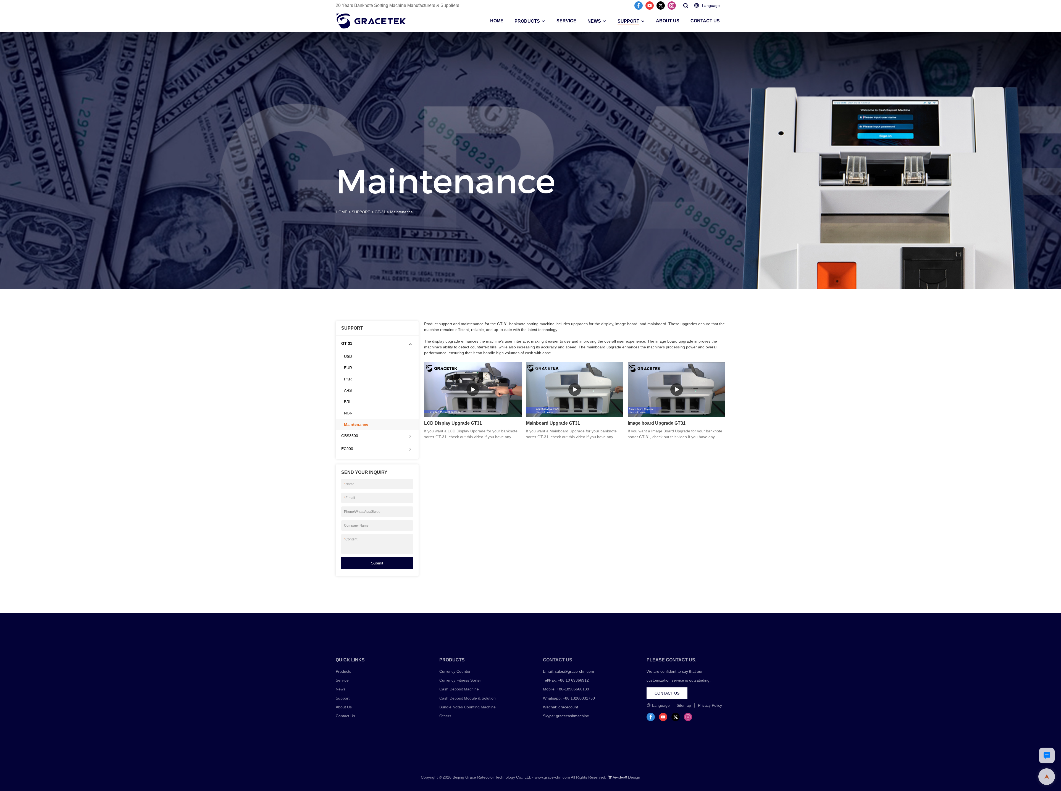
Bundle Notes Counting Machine (467, 707)
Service (342, 680)
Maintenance (401, 212)
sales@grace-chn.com (574, 671)
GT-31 (380, 212)
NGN (348, 413)
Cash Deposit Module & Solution (467, 698)
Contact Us (345, 716)
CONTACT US (705, 21)
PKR (348, 379)
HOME (496, 21)
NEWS (594, 21)
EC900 (347, 448)
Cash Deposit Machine (459, 689)
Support (343, 698)
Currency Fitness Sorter (460, 680)
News (340, 689)
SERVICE (566, 21)
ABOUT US (667, 21)
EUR (348, 368)
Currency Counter (455, 671)
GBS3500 (349, 435)
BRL (347, 402)
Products (343, 671)
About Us (344, 707)
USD (348, 356)
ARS (348, 390)
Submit (377, 563)
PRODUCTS (527, 21)
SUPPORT (628, 21)
